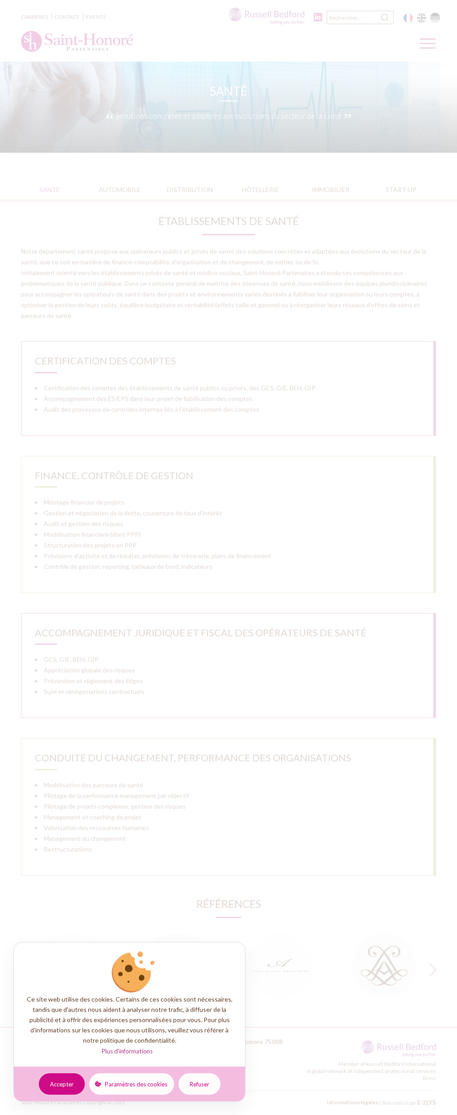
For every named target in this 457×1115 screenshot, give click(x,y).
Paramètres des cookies (136, 1083)
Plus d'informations (127, 1051)
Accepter (62, 1083)
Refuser (199, 1083)
